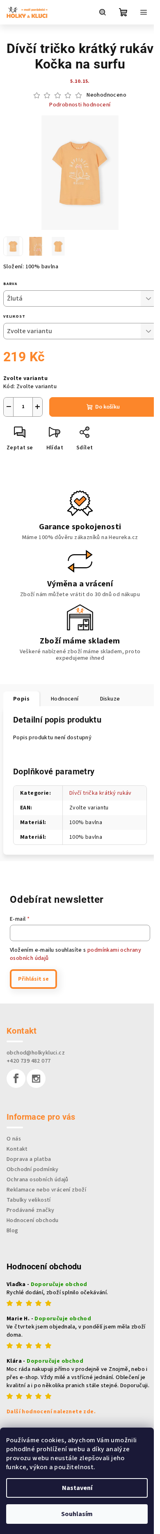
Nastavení (77, 1487)
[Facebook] (16, 1078)
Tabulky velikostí (29, 1200)
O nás (14, 1139)
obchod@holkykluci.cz (36, 1053)
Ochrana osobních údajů (38, 1180)
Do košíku (107, 407)
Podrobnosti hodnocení (79, 105)
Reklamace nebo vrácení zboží (46, 1190)
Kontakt (17, 1149)
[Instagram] (36, 1078)
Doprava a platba (29, 1159)
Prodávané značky (30, 1210)
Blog (12, 1231)
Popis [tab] (21, 699)
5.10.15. (80, 81)
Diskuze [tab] (110, 699)
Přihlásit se (33, 979)
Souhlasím (77, 1514)
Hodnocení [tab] (65, 699)
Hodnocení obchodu (33, 1220)
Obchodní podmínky (33, 1169)
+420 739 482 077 (28, 1061)
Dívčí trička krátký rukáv (100, 793)
